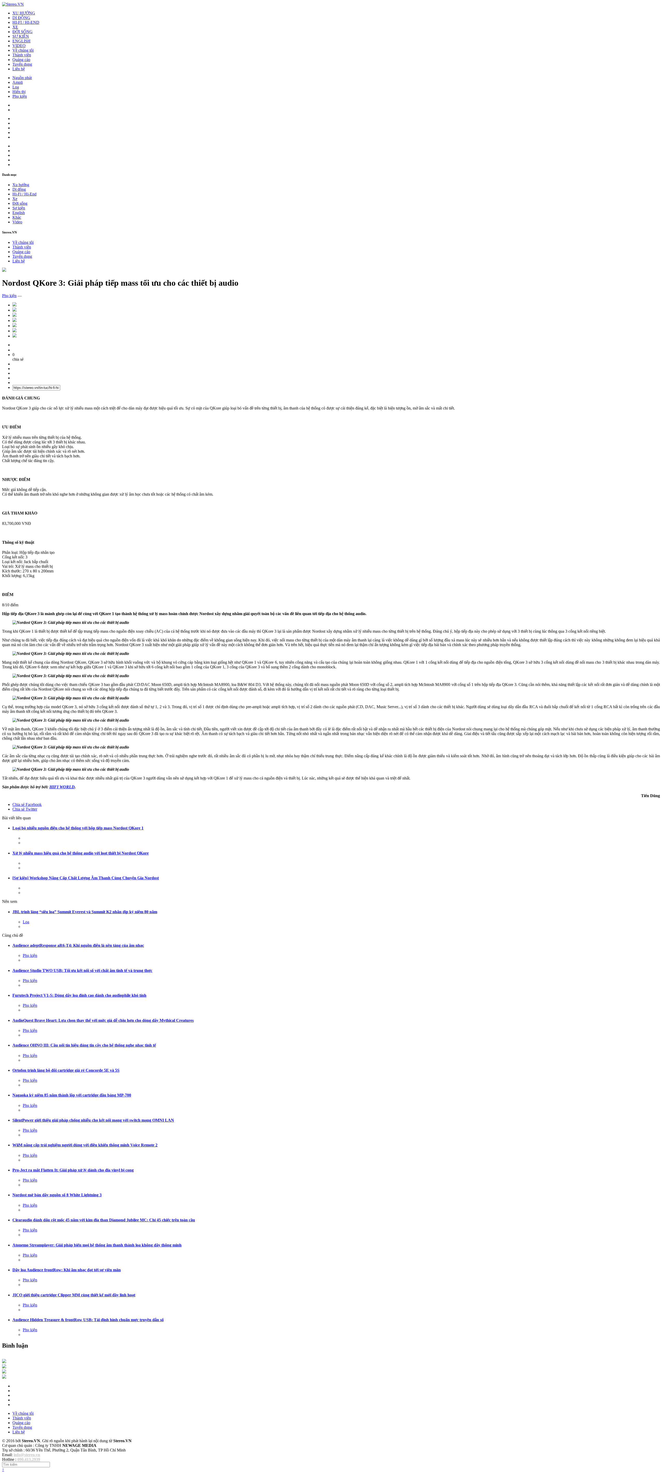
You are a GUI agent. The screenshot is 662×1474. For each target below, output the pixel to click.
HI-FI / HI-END (25, 22)
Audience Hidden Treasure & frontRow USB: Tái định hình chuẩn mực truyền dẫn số (88, 1320)
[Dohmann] (4, 1361)
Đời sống (19, 203)
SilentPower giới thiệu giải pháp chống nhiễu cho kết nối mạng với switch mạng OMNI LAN (93, 1120)
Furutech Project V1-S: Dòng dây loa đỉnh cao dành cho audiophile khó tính (79, 995)
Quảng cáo (21, 59)
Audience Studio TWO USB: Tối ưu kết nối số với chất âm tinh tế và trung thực (82, 970)
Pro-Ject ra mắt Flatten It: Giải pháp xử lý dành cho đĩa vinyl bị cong (73, 1170)
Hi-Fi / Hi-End (24, 194)
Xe (14, 198)
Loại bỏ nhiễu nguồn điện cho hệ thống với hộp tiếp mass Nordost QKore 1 (78, 828)
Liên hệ (18, 69)
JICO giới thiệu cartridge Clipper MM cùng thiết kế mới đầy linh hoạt (73, 1295)
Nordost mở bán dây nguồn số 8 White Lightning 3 (57, 1195)
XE (15, 27)
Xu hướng (20, 185)
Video (17, 222)
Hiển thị (19, 91)
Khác (16, 217)
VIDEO (19, 45)
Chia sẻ (27, 804)
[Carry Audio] (4, 1367)
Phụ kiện (19, 96)
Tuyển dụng (22, 64)
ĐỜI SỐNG (22, 31)
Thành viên (21, 55)
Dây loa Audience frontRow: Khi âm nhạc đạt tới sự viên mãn (66, 1270)
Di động (19, 189)
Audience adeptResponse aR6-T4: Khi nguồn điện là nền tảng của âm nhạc (78, 945)
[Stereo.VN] (13, 4)
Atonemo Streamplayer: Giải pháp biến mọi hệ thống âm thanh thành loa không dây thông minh (97, 1245)
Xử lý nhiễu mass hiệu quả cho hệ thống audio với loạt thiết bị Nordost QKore (80, 853)
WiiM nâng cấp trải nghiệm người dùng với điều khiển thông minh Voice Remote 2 (84, 1145)
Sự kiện (18, 208)
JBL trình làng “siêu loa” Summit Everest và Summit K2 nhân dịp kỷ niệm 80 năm (84, 912)
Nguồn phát (22, 77)
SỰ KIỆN (20, 36)
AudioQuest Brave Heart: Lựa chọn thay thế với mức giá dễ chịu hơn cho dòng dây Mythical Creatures (103, 1020)
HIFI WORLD (62, 787)
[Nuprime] (4, 1372)
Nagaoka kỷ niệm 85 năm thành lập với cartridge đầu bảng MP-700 (71, 1095)
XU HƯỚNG (23, 13)
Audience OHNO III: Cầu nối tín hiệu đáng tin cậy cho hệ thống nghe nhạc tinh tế (84, 1045)
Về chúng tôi (23, 50)
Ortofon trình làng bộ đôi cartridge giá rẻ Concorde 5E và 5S (65, 1070)
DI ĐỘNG (21, 18)
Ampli (17, 82)
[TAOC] (4, 1377)
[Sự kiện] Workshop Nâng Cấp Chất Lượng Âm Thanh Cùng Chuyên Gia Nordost (85, 878)
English (18, 212)
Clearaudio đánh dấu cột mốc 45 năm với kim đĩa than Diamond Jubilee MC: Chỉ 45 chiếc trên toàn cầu (103, 1220)
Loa (15, 87)
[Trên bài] (4, 270)
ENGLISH (21, 41)
